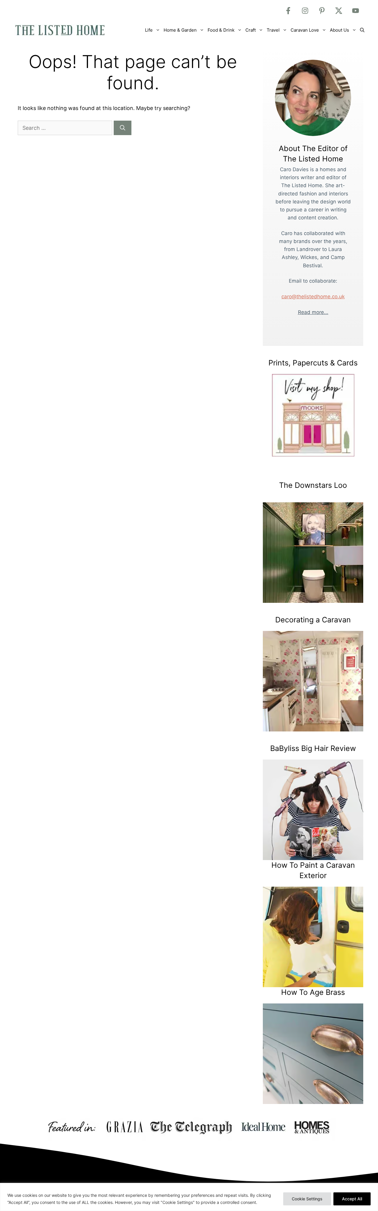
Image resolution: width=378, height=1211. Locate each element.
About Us (339, 30)
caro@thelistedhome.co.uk (313, 296)
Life (149, 30)
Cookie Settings (307, 1198)
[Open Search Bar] (362, 30)
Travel (273, 30)
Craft (250, 30)
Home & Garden (180, 30)
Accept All (352, 1198)
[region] (189, 1197)
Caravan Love (305, 30)
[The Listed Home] (66, 30)
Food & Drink (221, 30)
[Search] (122, 128)
